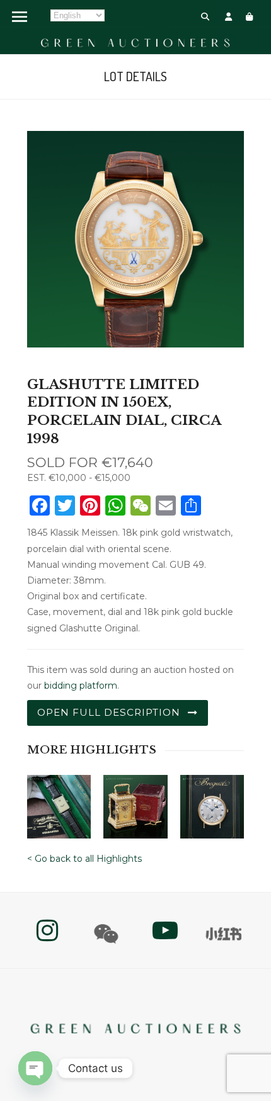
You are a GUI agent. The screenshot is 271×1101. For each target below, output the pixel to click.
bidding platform (80, 685)
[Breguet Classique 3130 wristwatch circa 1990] (212, 802)
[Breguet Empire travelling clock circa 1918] (135, 802)
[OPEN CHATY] (35, 1068)
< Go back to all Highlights (84, 858)
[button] (205, 16)
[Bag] (249, 16)
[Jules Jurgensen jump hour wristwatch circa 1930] (59, 802)
